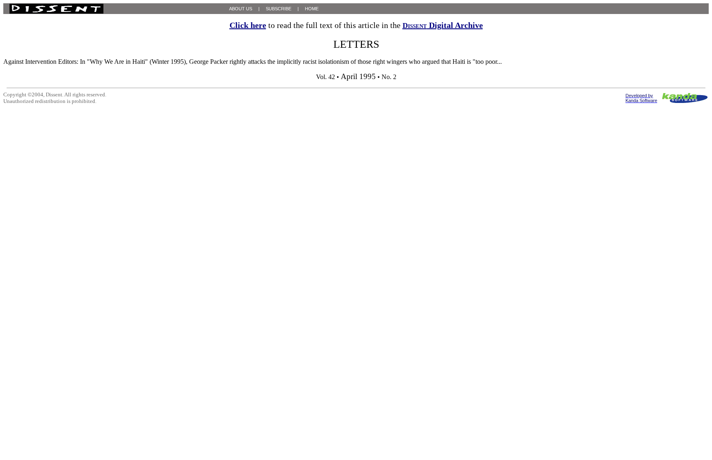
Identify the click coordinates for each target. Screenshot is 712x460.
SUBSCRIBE (278, 8)
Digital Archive (443, 25)
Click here (248, 25)
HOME (312, 8)
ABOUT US (240, 8)
